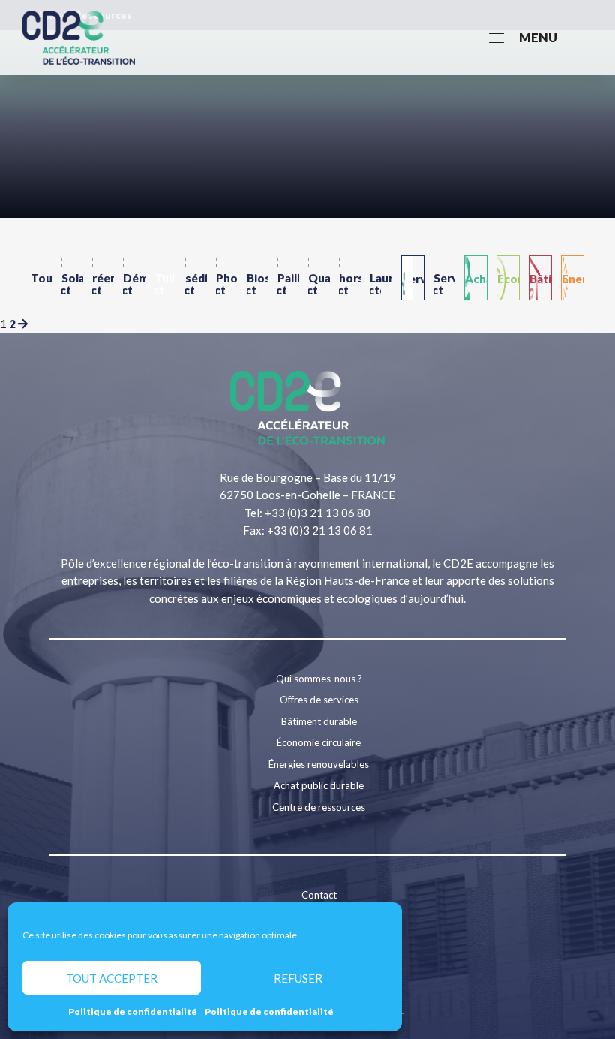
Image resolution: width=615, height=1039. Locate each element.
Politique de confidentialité (132, 1011)
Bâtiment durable (319, 721)
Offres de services (319, 700)
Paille (288, 278)
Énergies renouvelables (318, 764)
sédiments (196, 278)
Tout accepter (112, 978)
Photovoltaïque (227, 278)
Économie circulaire (319, 742)
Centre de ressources (318, 807)
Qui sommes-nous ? (319, 679)
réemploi (103, 278)
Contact (319, 895)
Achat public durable (319, 785)
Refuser (298, 978)
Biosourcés (257, 278)
